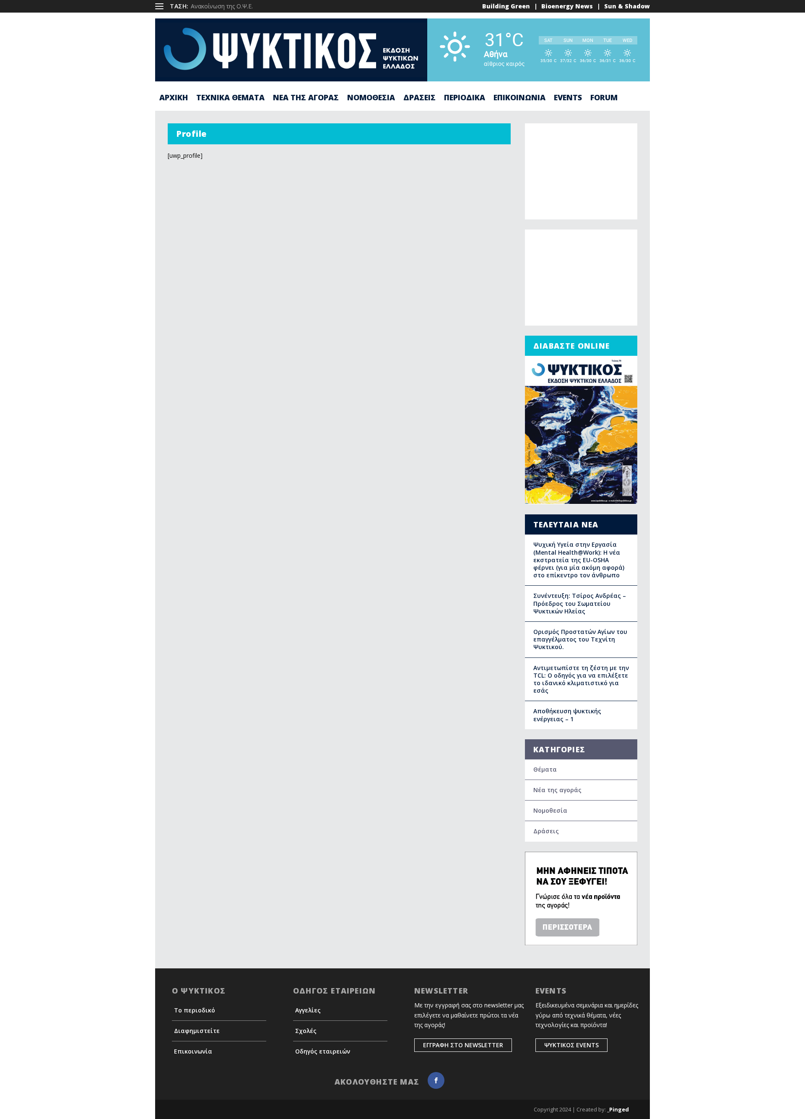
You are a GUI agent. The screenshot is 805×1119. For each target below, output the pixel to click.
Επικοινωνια (519, 98)
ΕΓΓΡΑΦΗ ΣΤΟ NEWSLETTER (463, 1045)
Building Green (506, 6)
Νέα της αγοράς (557, 790)
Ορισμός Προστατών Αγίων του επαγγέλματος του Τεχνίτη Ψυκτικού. (580, 639)
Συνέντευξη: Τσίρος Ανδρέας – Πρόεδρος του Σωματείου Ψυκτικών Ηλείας (579, 603)
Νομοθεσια (371, 98)
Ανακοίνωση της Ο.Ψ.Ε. (222, 6)
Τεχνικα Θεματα (230, 98)
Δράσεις (546, 831)
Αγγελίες (308, 1010)
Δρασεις (419, 98)
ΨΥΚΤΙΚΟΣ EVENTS (571, 1045)
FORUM (604, 98)
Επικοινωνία (193, 1051)
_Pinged (618, 1109)
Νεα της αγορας (306, 98)
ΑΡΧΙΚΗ (173, 98)
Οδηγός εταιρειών (322, 1051)
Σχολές (306, 1031)
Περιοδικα (464, 98)
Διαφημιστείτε (197, 1031)
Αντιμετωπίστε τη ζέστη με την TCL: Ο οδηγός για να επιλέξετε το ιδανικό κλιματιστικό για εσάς (581, 679)
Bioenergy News (567, 6)
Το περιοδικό (194, 1010)
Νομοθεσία (550, 810)
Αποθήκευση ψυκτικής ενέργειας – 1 (567, 715)
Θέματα (545, 769)
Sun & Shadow (627, 6)
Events (568, 98)
